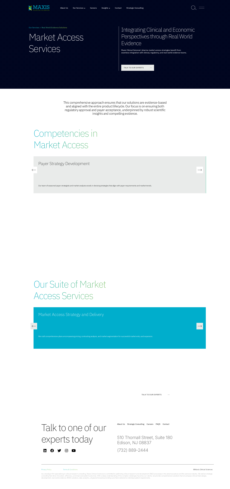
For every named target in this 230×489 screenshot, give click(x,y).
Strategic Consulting (134, 8)
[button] (34, 170)
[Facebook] (52, 450)
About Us (64, 8)
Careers (93, 8)
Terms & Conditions (70, 469)
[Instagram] (66, 450)
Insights (105, 8)
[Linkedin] (45, 450)
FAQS (158, 424)
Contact (118, 8)
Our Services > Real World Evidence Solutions (48, 27)
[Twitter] (59, 450)
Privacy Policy (46, 469)
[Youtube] (73, 450)
